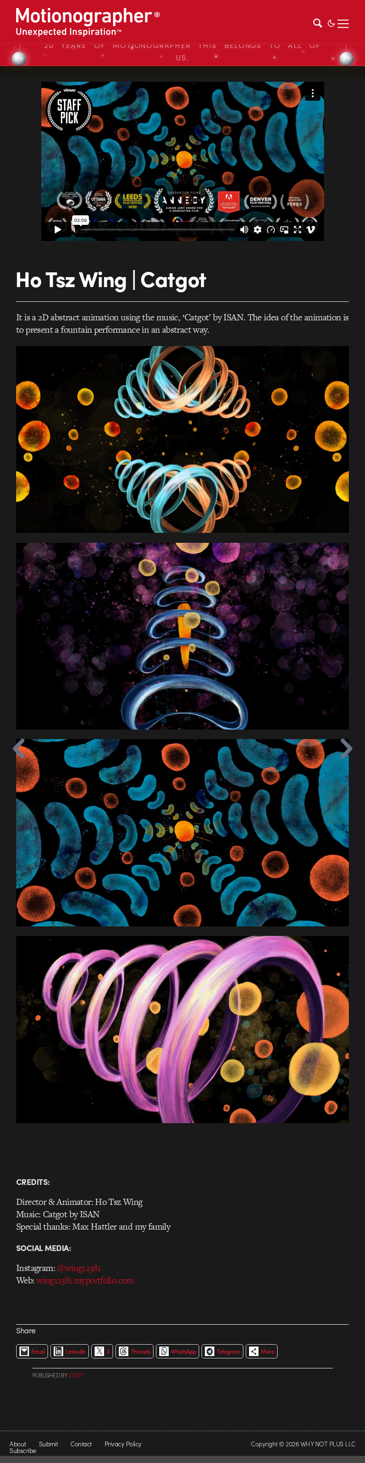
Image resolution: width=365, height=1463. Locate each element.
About (18, 1444)
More (267, 1351)
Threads (140, 1351)
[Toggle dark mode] (331, 22)
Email (38, 1351)
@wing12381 (78, 1267)
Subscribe (23, 1450)
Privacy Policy (123, 1444)
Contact (80, 1444)
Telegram (228, 1351)
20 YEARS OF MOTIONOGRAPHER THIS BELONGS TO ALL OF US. (182, 51)
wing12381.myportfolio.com (85, 1280)
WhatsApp (183, 1351)
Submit (48, 1444)
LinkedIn (76, 1351)
